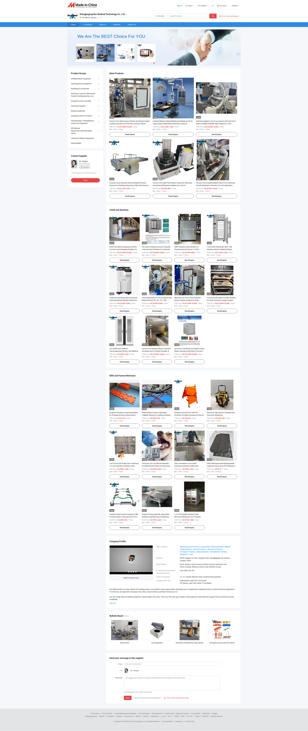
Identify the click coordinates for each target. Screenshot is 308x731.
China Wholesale (144, 713)
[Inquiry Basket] (213, 5)
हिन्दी (182, 716)
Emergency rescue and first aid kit (221, 643)
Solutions (116, 24)
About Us (102, 24)
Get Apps (223, 5)
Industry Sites (169, 713)
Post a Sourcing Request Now (176, 698)
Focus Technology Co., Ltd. (138, 721)
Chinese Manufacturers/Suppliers (125, 713)
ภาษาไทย (189, 716)
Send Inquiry (130, 134)
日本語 (176, 716)
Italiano (138, 716)
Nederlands (155, 716)
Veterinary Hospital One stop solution (189, 643)
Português (110, 716)
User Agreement (167, 721)
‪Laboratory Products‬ (215, 549)
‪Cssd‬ (191, 554)
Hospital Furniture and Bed (81, 101)
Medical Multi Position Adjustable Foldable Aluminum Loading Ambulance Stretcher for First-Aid (156, 415)
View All (112, 603)
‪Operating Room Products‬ (189, 547)
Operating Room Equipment (81, 83)
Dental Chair (124, 643)
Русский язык (128, 716)
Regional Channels (182, 713)
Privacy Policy (189, 721)
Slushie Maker (76, 143)
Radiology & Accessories (80, 88)
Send (128, 698)
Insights (214, 713)
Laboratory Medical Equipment (82, 138)
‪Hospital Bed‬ (205, 547)
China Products (107, 713)
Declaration (179, 721)
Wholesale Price (157, 713)
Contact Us (132, 24)
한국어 (170, 716)
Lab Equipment (157, 643)
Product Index (195, 713)
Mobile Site (206, 713)
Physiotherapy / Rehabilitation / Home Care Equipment (83, 122)
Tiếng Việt (205, 716)
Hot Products (95, 713)
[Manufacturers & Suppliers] (82, 5)
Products (88, 24)
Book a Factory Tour (131, 578)
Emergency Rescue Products (81, 116)
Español (101, 716)
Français (119, 716)
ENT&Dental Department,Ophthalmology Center (81, 130)
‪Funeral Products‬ (199, 549)
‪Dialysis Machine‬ (202, 552)
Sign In (179, 5)
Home (73, 24)
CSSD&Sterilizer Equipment (81, 78)
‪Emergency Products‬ (187, 552)
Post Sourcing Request (230, 16)
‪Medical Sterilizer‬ (217, 547)
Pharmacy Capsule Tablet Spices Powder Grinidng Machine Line (83, 94)
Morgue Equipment (78, 111)
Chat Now (85, 167)
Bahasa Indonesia (217, 716)
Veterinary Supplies (78, 106)
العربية (163, 716)
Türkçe (197, 716)
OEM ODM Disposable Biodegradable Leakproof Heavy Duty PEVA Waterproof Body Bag (222, 466)
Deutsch (146, 716)
